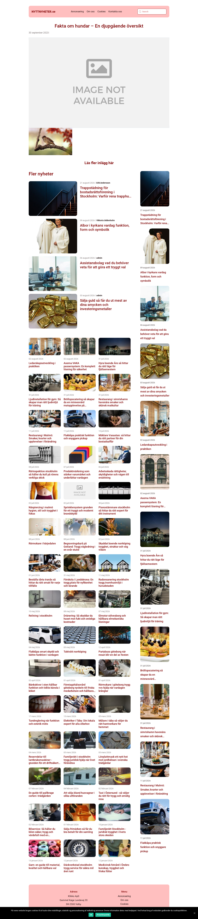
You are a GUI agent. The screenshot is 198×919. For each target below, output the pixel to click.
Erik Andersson (103, 183)
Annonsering (77, 11)
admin (99, 258)
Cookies (101, 11)
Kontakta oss (115, 11)
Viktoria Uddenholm (105, 220)
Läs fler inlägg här (99, 163)
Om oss (91, 11)
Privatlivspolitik (103, 915)
